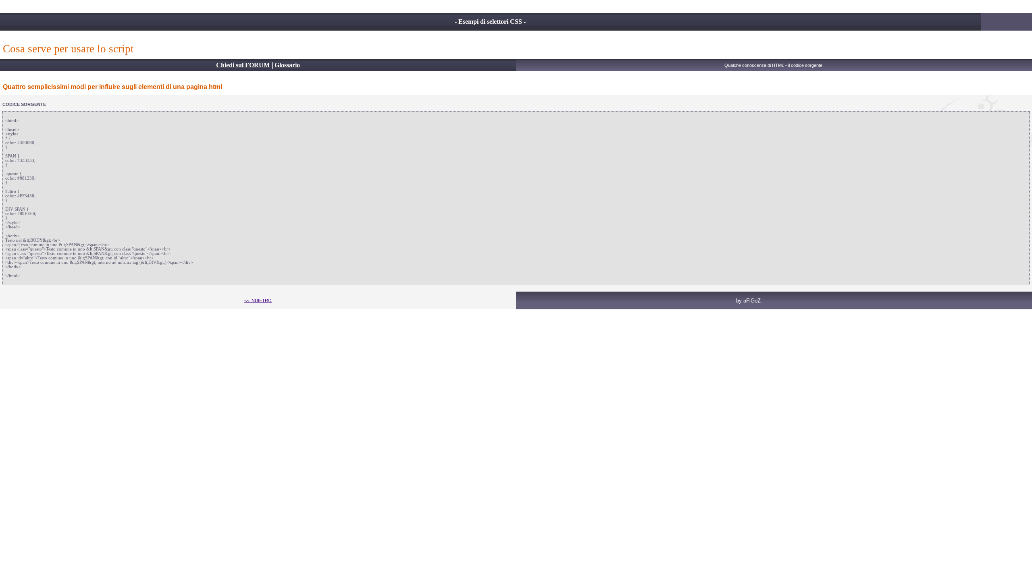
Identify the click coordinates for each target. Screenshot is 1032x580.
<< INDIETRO (258, 300)
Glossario (287, 65)
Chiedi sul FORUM (243, 65)
